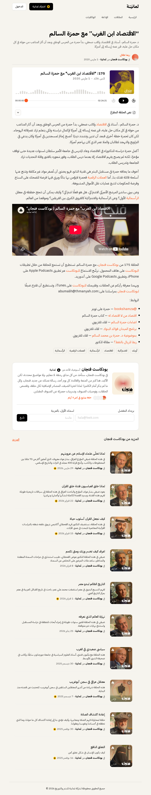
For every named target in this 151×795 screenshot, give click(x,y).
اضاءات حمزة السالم (124, 322)
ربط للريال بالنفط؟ (125, 341)
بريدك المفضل (126, 410)
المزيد (15, 439)
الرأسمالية (132, 197)
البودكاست (132, 270)
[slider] (26, 100)
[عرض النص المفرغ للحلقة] (18, 112)
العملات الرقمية (97, 177)
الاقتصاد (101, 124)
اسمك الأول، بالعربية (62, 410)
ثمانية (103, 59)
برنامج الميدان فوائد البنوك (120, 328)
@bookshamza (125, 308)
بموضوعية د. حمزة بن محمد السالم (114, 335)
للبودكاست (73, 270)
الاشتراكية (122, 351)
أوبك (134, 351)
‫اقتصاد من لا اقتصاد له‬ (122, 315)
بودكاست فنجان (118, 59)
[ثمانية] (133, 6)
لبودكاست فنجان (128, 291)
